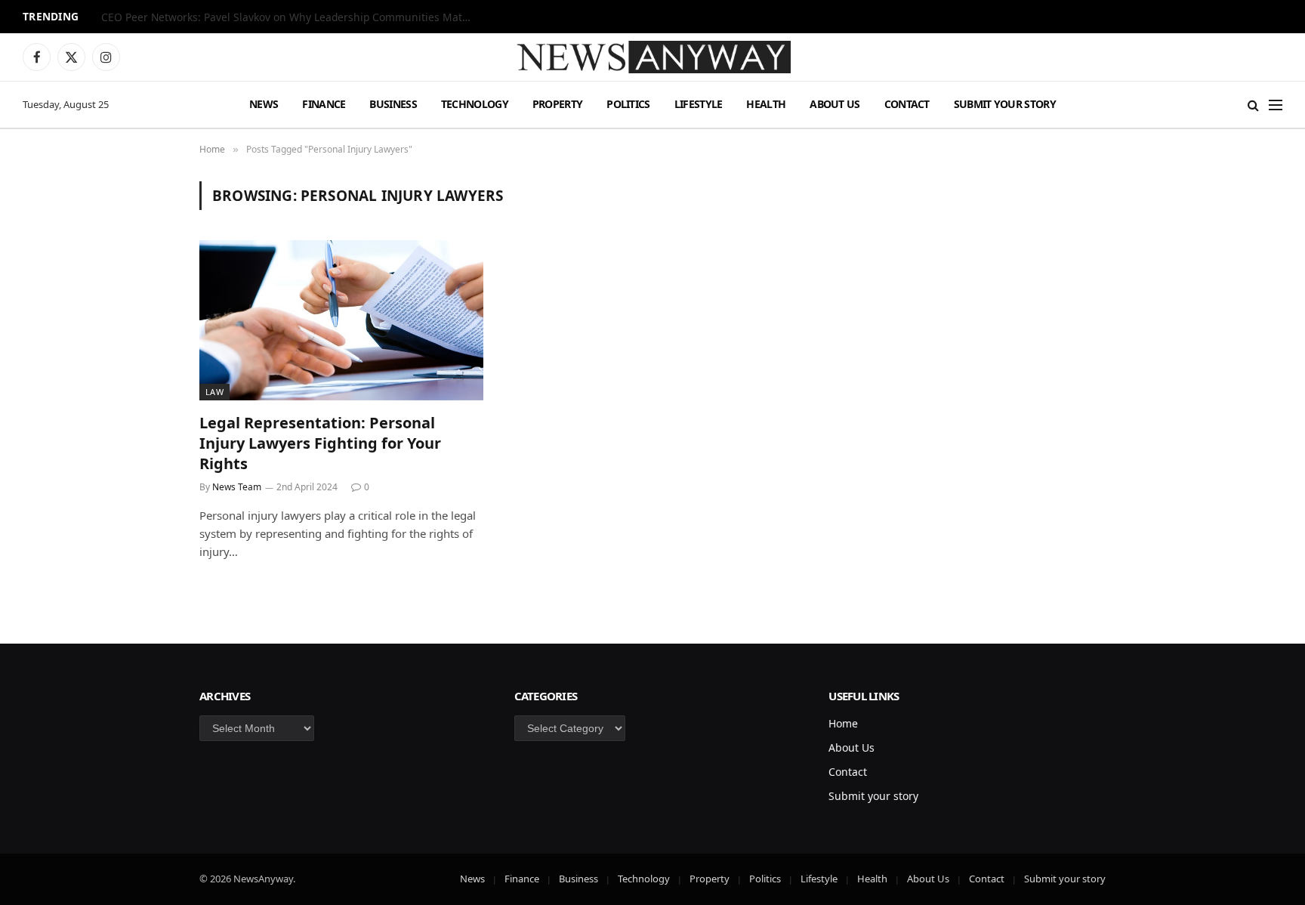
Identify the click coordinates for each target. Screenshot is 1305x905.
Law (214, 391)
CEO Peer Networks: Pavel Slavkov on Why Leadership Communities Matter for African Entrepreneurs (290, 17)
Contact (907, 104)
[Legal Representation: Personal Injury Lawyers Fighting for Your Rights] (341, 320)
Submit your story (1005, 104)
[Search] (1253, 105)
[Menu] (1275, 105)
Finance (323, 104)
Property (557, 104)
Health (765, 104)
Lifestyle (698, 104)
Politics (627, 104)
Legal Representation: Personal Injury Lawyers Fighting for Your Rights (320, 443)
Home (843, 723)
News (263, 104)
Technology (474, 104)
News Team (236, 486)
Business (392, 104)
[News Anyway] (652, 57)
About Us (834, 104)
